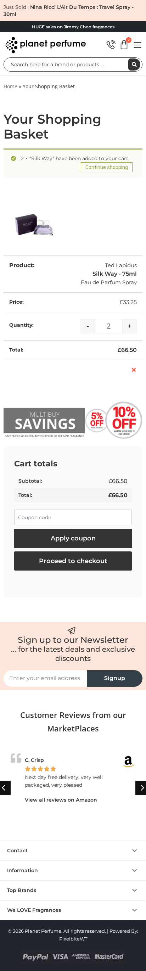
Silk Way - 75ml (114, 273)
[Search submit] (134, 64)
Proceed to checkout (73, 561)
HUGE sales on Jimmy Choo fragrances (73, 26)
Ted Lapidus (121, 265)
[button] (73, 850)
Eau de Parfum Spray (109, 282)
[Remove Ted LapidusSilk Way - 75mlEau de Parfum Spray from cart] (134, 370)
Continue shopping (106, 167)
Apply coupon (73, 538)
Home (10, 86)
